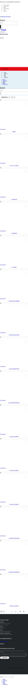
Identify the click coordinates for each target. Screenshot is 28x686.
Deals (4, 83)
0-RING (14, 131)
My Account (6, 5)
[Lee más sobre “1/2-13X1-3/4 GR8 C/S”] (25, 443)
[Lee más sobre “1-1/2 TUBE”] (25, 240)
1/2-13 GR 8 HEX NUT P (14, 368)
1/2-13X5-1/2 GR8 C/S (14, 504)
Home (4, 79)
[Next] (27, 611)
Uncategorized (3, 129)
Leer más (14, 125)
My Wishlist (6, 8)
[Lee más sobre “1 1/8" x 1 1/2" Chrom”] (25, 138)
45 (23, 611)
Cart (4, 9)
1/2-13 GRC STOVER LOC (14, 402)
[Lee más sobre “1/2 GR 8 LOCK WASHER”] (25, 274)
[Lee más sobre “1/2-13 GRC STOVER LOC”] (25, 375)
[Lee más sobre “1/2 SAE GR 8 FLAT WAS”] (25, 308)
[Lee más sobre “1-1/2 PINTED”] (25, 206)
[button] (2, 20)
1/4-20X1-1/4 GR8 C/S (14, 605)
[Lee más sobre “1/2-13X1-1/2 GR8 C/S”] (25, 409)
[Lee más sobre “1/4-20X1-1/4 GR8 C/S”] (25, 579)
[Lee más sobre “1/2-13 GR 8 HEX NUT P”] (25, 341)
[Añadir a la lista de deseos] (26, 101)
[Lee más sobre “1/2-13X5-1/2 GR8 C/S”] (25, 477)
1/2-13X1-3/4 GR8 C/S (14, 470)
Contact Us (5, 6)
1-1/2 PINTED (14, 233)
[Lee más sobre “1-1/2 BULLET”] (25, 172)
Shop (4, 81)
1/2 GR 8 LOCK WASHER (14, 301)
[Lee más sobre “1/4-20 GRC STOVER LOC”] (25, 545)
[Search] (0, 26)
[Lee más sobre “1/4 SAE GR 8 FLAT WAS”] (25, 511)
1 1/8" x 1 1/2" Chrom (14, 165)
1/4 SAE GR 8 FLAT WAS (14, 538)
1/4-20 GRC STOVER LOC (14, 572)
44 (20, 611)
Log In (5, 11)
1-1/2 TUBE (14, 267)
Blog (4, 7)
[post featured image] (14, 100)
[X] (0, 646)
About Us (5, 80)
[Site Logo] (5, 16)
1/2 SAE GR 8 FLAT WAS (14, 334)
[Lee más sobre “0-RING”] (25, 104)
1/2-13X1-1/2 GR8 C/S (14, 436)
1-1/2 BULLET (14, 199)
